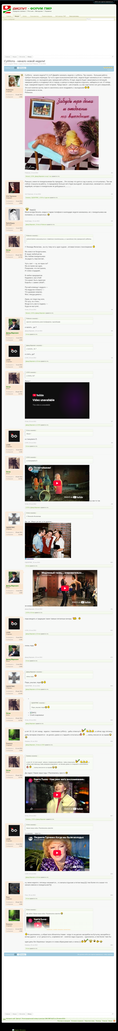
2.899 (20, 97)
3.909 (20, 904)
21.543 (20, 534)
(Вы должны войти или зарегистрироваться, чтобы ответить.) (95, 954)
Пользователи (34, 16)
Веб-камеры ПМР (61, 16)
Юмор (15, 64)
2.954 (20, 203)
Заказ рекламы (74, 16)
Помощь (98, 1021)
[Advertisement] (59, 39)
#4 (112, 309)
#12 (112, 630)
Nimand (28, 176)
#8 (112, 442)
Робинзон (35, 64)
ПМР (4, 1019)
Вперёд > (23, 68)
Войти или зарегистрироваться (104, 1)
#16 (112, 741)
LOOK (32, 176)
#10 (112, 562)
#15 (112, 720)
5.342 (20, 367)
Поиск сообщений (9, 19)
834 (21, 230)
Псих (26, 895)
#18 (112, 873)
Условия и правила (77, 1021)
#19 (112, 895)
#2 (112, 194)
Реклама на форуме (64, 1021)
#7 (112, 421)
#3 (112, 221)
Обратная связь (90, 1021)
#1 (112, 173)
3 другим (46, 197)
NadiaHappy (28, 221)
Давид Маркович (39, 176)
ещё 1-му (48, 176)
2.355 (20, 750)
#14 (112, 686)
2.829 (20, 340)
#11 (112, 609)
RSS (114, 1021)
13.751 (20, 257)
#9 (112, 504)
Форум (17, 16)
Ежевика (28, 197)
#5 (112, 331)
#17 (112, 815)
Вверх (110, 1021)
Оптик (38, 224)
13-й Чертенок (29, 194)
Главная (8, 16)
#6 (112, 357)
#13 (112, 657)
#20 (112, 945)
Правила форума (47, 16)
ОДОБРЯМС (35, 197)
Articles (25, 16)
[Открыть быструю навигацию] (112, 56)
